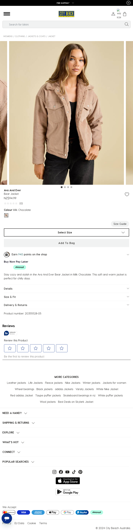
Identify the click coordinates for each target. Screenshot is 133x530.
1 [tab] (61, 187)
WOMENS (7, 36)
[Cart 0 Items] (125, 14)
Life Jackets (35, 382)
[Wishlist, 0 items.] (119, 14)
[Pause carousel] (128, 3)
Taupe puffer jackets (48, 395)
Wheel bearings (24, 389)
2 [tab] (65, 187)
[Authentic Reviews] (10, 333)
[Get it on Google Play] (68, 491)
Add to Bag (66, 242)
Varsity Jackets (85, 389)
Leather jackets (16, 382)
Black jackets (44, 389)
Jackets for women (114, 382)
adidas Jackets (64, 389)
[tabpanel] (66, 113)
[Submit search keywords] (127, 24)
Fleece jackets (54, 382)
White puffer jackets (110, 395)
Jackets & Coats (36, 36)
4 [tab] (71, 187)
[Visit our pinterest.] (79, 471)
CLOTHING (20, 36)
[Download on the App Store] (68, 480)
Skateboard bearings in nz (79, 395)
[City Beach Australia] (66, 14)
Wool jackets (48, 401)
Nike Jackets (72, 382)
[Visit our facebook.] (60, 471)
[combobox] (66, 24)
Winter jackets (91, 382)
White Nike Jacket (107, 389)
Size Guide (120, 223)
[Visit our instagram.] (54, 471)
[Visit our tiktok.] (73, 471)
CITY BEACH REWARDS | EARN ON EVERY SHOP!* (63, 3)
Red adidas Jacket (21, 395)
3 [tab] (68, 187)
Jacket (51, 36)
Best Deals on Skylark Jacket (75, 401)
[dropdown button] (86, 3)
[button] (7, 14)
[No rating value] (11, 203)
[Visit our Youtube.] (67, 471)
